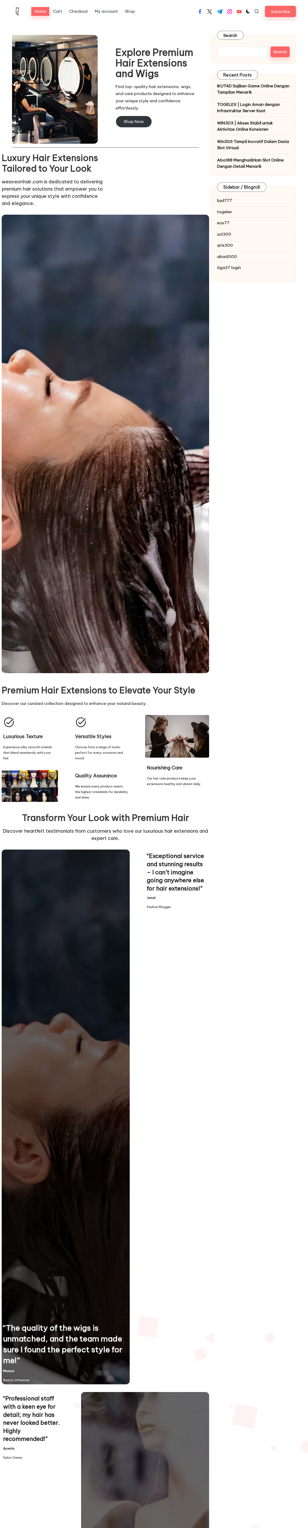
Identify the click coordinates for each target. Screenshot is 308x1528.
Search (230, 35)
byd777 (224, 200)
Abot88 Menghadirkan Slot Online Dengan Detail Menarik (250, 163)
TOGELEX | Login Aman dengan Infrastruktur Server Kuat (248, 107)
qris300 (225, 245)
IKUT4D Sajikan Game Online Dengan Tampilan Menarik (253, 89)
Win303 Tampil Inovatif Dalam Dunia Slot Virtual (253, 144)
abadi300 (227, 256)
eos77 (223, 223)
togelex (224, 211)
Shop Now (134, 121)
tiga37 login (229, 267)
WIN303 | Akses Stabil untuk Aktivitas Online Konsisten (245, 126)
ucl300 (224, 234)
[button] (280, 11)
